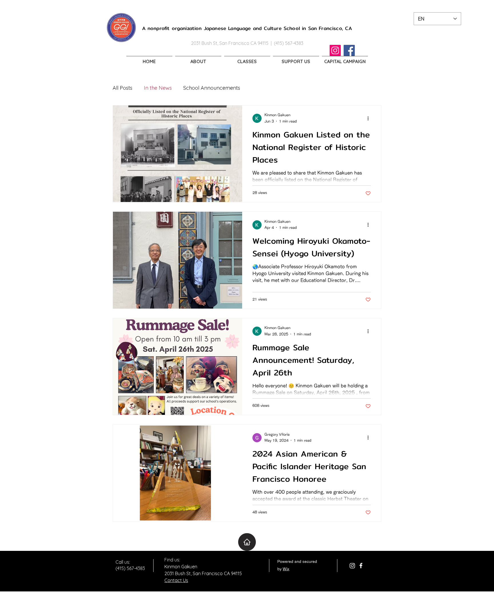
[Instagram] (335, 50)
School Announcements (211, 88)
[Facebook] (349, 50)
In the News (158, 88)
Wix (286, 569)
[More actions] (369, 118)
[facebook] (360, 565)
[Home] (247, 542)
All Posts (122, 88)
